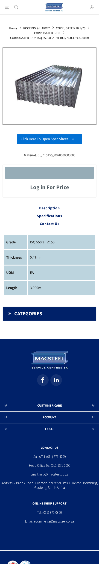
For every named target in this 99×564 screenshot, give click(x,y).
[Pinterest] (56, 380)
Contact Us (49, 223)
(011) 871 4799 (56, 457)
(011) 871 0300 (52, 512)
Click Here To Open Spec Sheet (44, 139)
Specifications (49, 216)
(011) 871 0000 (60, 465)
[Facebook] (43, 380)
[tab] (50, 208)
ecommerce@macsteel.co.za (54, 521)
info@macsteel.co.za (54, 474)
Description (49, 208)
